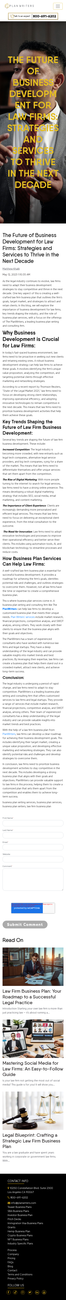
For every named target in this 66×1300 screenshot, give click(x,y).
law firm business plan (39, 806)
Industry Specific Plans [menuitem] (20, 1243)
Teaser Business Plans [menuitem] (19, 1207)
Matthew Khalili (11, 268)
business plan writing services (19, 802)
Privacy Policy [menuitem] (16, 1278)
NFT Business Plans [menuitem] (18, 1239)
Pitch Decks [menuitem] (14, 1219)
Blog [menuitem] (10, 1266)
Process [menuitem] (12, 1250)
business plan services (49, 802)
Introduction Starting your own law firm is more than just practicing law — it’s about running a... (32, 1001)
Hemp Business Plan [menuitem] (19, 1231)
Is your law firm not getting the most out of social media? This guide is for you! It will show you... (33, 1073)
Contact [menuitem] (12, 1270)
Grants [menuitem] (11, 1227)
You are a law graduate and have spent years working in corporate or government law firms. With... (31, 1147)
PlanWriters (10, 608)
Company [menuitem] (13, 1254)
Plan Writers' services (23, 617)
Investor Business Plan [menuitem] (20, 1215)
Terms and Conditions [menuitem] (20, 1274)
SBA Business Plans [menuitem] (18, 1211)
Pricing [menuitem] (11, 1258)
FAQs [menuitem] (10, 1262)
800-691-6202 (35, 16)
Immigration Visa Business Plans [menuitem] (25, 1223)
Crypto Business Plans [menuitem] (20, 1235)
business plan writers (14, 806)
